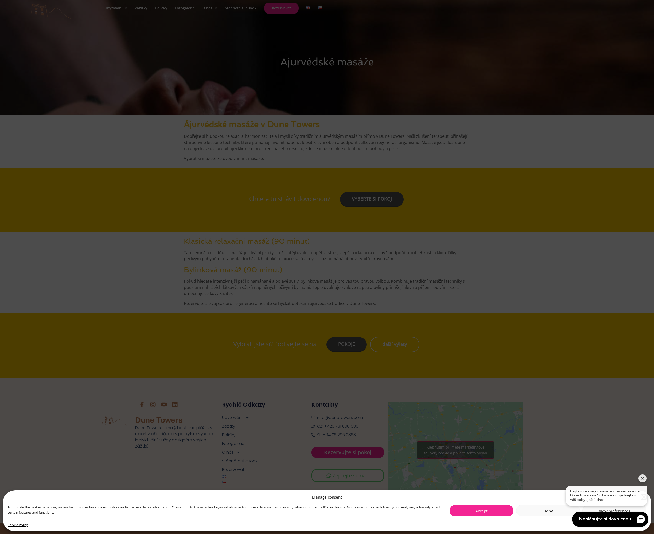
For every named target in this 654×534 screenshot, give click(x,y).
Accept (481, 510)
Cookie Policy (18, 525)
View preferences (614, 510)
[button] (643, 497)
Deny (548, 510)
